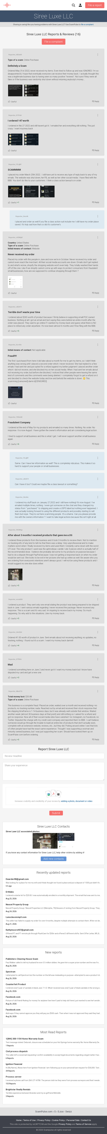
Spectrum (10, 971)
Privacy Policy (43, 1120)
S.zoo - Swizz (65, 1111)
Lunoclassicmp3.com (16, 917)
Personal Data (72, 1120)
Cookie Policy (58, 1120)
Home (19, 1120)
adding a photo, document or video (76, 801)
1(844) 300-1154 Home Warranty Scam (24, 1039)
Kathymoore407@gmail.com (20, 930)
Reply (97, 101)
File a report (95, 5)
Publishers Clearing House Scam (22, 959)
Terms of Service (83, 1124)
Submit (56, 813)
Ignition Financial (14, 1064)
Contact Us (86, 1120)
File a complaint (53, 41)
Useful (13, 102)
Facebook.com (13, 997)
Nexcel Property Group (17, 904)
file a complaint (87, 24)
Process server (14, 1077)
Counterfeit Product (16, 984)
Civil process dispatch (17, 1051)
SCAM (7, 5)
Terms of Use (29, 1120)
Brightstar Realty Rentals (18, 1089)
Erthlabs (10, 892)
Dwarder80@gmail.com (17, 879)
